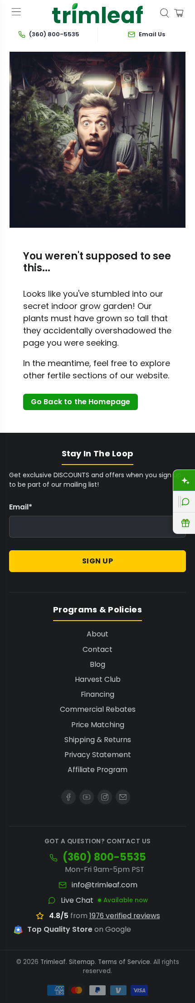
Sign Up (97, 561)
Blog (97, 664)
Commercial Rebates (98, 709)
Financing (97, 694)
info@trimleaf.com (104, 885)
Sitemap (82, 962)
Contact (97, 649)
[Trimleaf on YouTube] (86, 797)
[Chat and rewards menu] (179, 501)
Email (20, 507)
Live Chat (77, 900)
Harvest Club (98, 679)
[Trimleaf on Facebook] (68, 797)
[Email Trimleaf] (123, 797)
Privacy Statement (97, 754)
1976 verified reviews (124, 915)
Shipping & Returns (97, 739)
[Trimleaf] (97, 13)
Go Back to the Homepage (81, 401)
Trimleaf (53, 962)
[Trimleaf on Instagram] (105, 797)
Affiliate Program (97, 769)
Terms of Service (124, 962)
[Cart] (179, 13)
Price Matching (97, 724)
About (97, 634)
